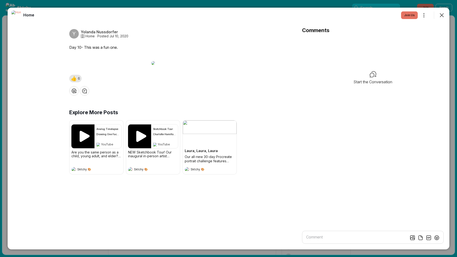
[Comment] (84, 91)
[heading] (91, 170)
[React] (74, 90)
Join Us (409, 15)
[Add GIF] (428, 238)
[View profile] (73, 169)
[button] (75, 78)
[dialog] (228, 128)
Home (90, 36)
